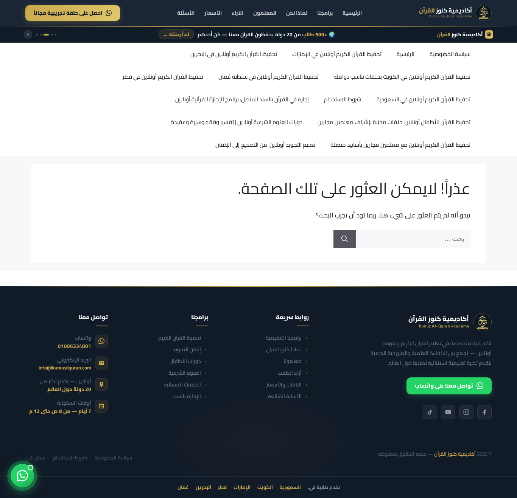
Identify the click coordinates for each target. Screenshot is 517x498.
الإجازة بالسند (186, 396)
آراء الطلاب (290, 373)
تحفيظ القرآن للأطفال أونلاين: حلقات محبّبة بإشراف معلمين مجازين (394, 121)
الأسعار (213, 13)
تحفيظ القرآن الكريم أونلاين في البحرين (233, 53)
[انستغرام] (466, 412)
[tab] (55, 35)
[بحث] (344, 239)
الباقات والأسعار (284, 385)
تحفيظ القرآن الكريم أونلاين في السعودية (423, 99)
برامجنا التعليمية (284, 338)
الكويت (265, 487)
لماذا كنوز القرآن (284, 350)
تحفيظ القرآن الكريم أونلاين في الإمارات (337, 53)
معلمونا (292, 361)
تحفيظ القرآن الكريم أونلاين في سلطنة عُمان (268, 76)
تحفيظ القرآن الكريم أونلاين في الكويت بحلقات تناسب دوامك (402, 76)
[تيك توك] (430, 412)
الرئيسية (352, 13)
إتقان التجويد (187, 350)
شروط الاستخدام (342, 99)
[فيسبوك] (484, 412)
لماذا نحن (296, 13)
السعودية (290, 487)
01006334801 (74, 346)
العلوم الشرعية (184, 373)
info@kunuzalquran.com (65, 367)
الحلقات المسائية (182, 385)
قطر (222, 487)
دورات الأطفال (185, 361)
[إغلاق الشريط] (28, 34)
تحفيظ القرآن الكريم (179, 338)
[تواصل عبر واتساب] (22, 475)
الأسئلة (186, 13)
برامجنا (325, 13)
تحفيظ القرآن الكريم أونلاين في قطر (163, 76)
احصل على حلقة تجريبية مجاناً (68, 13)
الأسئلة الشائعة (285, 396)
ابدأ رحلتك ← (176, 34)
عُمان (183, 487)
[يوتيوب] (448, 412)
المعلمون (264, 13)
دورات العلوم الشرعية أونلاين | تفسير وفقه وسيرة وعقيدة (236, 121)
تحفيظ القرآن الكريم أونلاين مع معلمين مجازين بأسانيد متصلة (400, 144)
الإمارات (242, 487)
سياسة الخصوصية (450, 53)
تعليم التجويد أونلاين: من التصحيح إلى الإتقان (265, 144)
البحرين (203, 487)
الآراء (237, 13)
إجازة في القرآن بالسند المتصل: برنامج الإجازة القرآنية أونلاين (242, 99)
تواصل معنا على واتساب (444, 386)
